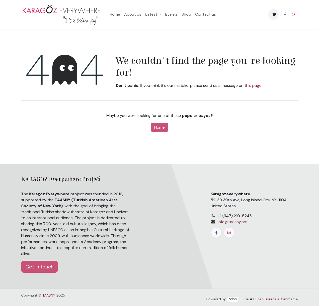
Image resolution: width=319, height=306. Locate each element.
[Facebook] (285, 14)
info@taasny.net (233, 221)
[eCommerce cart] (273, 14)
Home (159, 127)
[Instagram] (294, 14)
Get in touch (39, 266)
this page (252, 85)
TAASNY (48, 295)
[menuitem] (115, 14)
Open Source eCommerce (276, 299)
